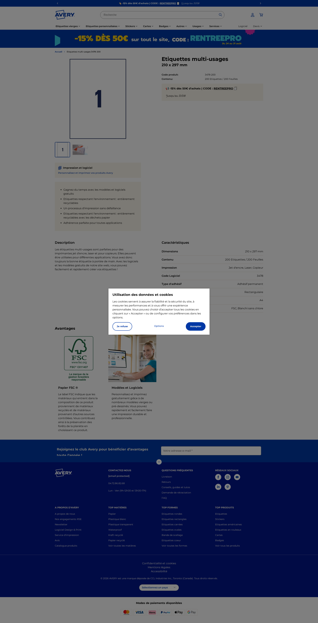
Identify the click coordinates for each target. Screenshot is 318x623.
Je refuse (122, 326)
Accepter (195, 326)
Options (159, 326)
